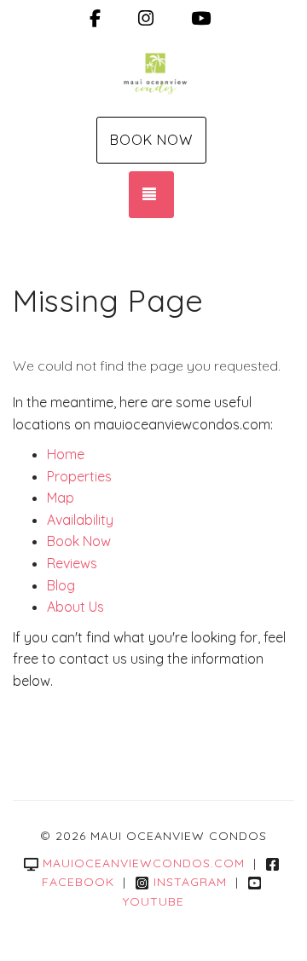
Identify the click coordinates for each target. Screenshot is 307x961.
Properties (79, 476)
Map (60, 497)
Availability (80, 519)
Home (65, 454)
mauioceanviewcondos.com (144, 863)
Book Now (151, 139)
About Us (75, 606)
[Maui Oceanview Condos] (153, 75)
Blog (61, 585)
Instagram (190, 881)
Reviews (72, 563)
